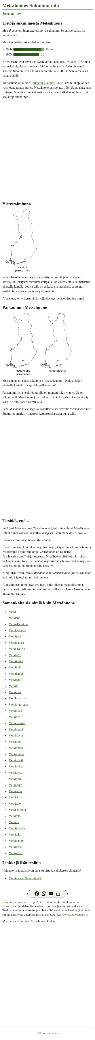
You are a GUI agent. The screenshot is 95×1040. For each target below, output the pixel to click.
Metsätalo (15, 816)
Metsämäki (15, 710)
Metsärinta (15, 797)
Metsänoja (15, 741)
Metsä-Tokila (17, 828)
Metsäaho (14, 618)
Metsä (12, 611)
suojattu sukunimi (44, 83)
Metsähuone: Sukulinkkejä (25, 878)
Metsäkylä (15, 667)
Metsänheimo (17, 723)
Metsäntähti (16, 760)
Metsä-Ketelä (17, 649)
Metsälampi (16, 673)
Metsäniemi (16, 729)
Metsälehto (15, 679)
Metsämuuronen (18, 704)
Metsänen (14, 717)
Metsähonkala (17, 630)
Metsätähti (15, 834)
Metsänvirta (16, 766)
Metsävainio (16, 840)
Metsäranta (15, 785)
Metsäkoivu (16, 661)
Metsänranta (16, 754)
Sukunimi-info (11, 13)
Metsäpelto (15, 772)
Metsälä (13, 686)
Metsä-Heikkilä (18, 624)
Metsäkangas (16, 642)
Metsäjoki (15, 636)
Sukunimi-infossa (12, 902)
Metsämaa (15, 692)
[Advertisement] (47, 149)
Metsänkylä (16, 735)
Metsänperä (16, 748)
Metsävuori (16, 853)
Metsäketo (15, 655)
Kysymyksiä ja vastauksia (72, 914)
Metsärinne (15, 791)
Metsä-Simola (17, 809)
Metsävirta (15, 847)
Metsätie (14, 822)
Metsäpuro (15, 778)
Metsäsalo (15, 803)
